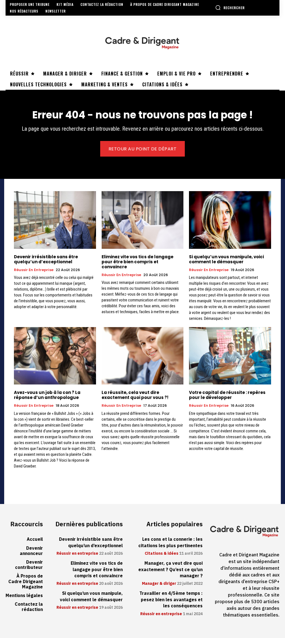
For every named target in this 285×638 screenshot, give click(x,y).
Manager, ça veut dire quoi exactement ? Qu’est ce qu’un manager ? (170, 569)
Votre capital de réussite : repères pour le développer (227, 394)
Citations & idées (161, 553)
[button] (230, 7)
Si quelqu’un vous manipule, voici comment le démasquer (226, 259)
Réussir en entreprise (33, 270)
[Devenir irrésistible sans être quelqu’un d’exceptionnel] (55, 220)
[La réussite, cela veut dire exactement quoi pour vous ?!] (143, 355)
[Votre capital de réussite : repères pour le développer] (230, 355)
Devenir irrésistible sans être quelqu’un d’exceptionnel (46, 259)
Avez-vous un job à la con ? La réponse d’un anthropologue (47, 394)
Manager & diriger (159, 583)
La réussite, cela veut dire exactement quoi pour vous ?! (135, 394)
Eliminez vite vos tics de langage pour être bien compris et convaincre (137, 262)
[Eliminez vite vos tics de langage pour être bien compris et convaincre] (143, 220)
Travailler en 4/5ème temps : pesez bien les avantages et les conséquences (171, 599)
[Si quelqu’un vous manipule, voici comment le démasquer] (230, 220)
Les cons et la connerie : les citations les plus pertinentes (170, 542)
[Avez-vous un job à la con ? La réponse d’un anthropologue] (55, 355)
